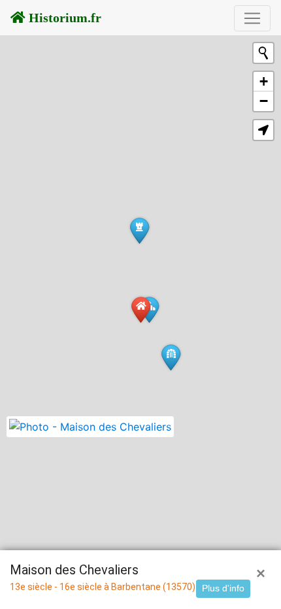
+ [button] (263, 81)
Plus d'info (223, 588)
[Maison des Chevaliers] (140, 309)
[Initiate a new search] (263, 53)
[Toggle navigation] (252, 18)
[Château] (139, 230)
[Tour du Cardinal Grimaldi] (170, 357)
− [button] (263, 101)
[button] (263, 130)
